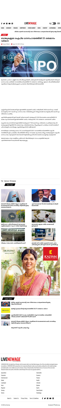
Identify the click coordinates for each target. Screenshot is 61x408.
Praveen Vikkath (6, 44)
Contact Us (16, 398)
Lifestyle (38, 383)
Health (37, 380)
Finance (38, 378)
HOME (2, 28)
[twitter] (45, 398)
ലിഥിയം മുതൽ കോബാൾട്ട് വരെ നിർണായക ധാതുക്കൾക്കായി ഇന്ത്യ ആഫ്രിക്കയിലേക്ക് (32, 31)
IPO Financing (13, 181)
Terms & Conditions (34, 398)
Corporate (3, 375)
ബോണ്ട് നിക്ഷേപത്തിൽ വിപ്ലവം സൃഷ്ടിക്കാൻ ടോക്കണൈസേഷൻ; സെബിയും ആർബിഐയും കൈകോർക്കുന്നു (15, 205)
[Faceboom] (1, 23)
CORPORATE (23, 28)
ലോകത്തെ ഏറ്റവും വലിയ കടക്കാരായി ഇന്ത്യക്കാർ (43, 225)
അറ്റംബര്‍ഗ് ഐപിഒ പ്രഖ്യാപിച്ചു (20, 328)
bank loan (6, 181)
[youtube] (50, 398)
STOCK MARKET (31, 28)
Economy (38, 375)
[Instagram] (6, 23)
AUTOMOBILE (52, 28)
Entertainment (4, 378)
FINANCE (15, 28)
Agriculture (3, 373)
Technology (38, 393)
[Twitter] (4, 23)
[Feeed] (12, 23)
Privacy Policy (24, 398)
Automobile (39, 373)
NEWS (39, 28)
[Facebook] (42, 398)
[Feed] (53, 398)
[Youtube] (9, 23)
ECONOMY (8, 28)
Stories (2, 393)
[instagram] (47, 398)
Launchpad (3, 383)
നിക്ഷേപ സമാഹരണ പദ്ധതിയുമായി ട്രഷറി (13, 243)
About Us (9, 398)
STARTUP (45, 28)
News (2, 385)
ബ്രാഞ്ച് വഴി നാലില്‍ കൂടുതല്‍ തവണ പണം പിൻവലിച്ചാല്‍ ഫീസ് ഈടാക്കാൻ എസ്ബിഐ (45, 243)
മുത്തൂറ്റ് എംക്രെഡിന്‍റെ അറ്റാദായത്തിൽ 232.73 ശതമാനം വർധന (29, 309)
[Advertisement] (30, 10)
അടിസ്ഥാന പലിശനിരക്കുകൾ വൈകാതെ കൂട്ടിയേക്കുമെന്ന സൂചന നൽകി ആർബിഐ (14, 225)
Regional (3, 388)
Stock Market (39, 390)
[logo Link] (30, 24)
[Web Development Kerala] (56, 405)
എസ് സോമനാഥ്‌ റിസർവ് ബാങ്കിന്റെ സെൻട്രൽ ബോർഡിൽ (45, 204)
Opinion (38, 385)
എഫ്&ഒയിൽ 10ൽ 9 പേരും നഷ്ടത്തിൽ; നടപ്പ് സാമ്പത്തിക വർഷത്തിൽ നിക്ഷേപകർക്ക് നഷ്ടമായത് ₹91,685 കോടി (31, 315)
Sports (37, 388)
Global (2, 380)
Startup (2, 390)
